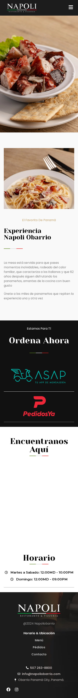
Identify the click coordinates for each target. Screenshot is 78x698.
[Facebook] (8, 689)
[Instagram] (16, 689)
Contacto (39, 654)
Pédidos (39, 647)
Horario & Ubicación (39, 633)
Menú (39, 640)
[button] (4, 74)
